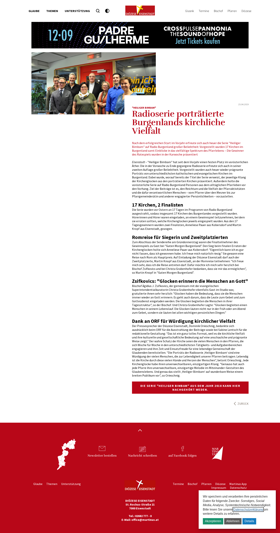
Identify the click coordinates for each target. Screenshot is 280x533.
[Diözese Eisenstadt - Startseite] (140, 10)
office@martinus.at (145, 520)
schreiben (142, 456)
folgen (182, 456)
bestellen (102, 456)
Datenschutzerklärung (248, 509)
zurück (243, 404)
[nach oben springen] (140, 430)
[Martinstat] (215, 456)
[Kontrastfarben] (107, 11)
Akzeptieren (213, 521)
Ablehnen (232, 521)
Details (249, 521)
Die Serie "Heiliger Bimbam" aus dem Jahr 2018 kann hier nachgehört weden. (190, 387)
